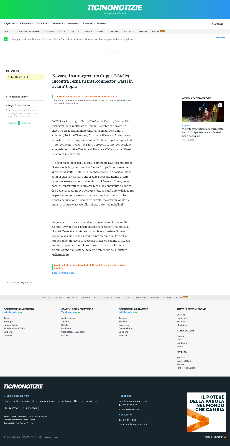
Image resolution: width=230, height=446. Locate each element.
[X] (84, 286)
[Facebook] (77, 286)
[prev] (218, 39)
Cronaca (186, 125)
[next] (223, 39)
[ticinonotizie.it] (115, 7)
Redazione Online (18, 96)
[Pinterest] (92, 286)
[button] (216, 24)
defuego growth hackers (213, 437)
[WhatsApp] (99, 286)
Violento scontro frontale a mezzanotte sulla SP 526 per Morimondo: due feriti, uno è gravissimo (202, 132)
